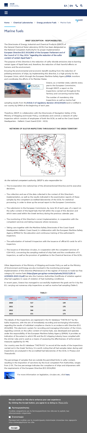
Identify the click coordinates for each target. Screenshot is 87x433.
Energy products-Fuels (46, 23)
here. (68, 375)
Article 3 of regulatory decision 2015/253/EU (46, 103)
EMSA (68, 76)
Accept (14, 428)
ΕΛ (65, 6)
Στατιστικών (18, 417)
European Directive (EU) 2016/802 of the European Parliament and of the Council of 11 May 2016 (34, 55)
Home (6, 23)
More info (63, 403)
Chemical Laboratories (23, 23)
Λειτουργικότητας (20, 408)
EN (71, 6)
